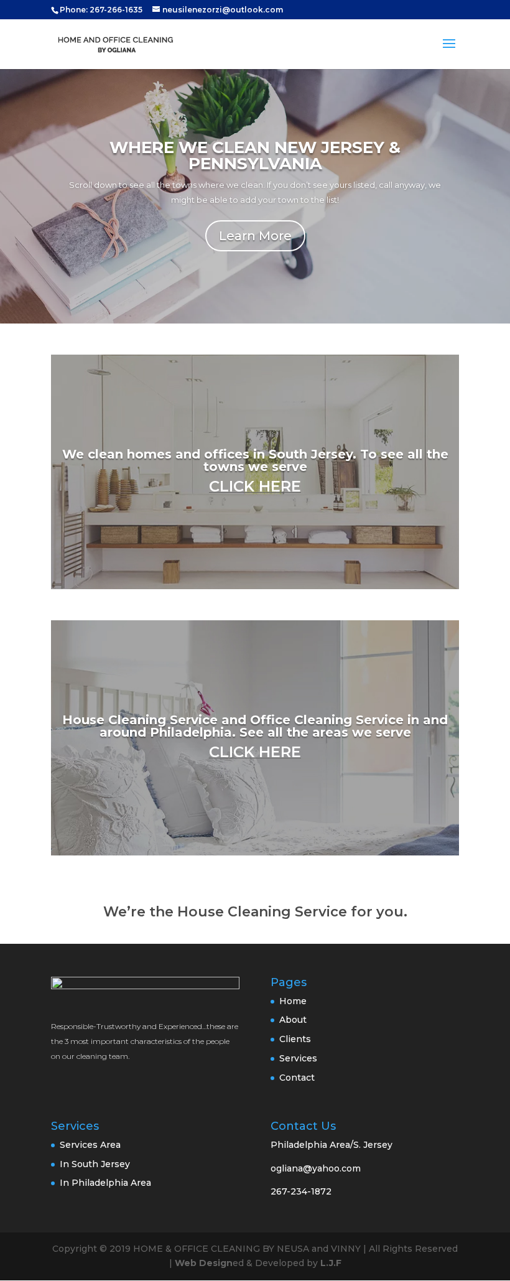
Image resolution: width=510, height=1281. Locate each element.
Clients (295, 1039)
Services (298, 1058)
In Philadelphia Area (105, 1182)
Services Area (90, 1144)
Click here (255, 486)
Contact (297, 1077)
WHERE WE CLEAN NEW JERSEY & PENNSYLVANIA (255, 155)
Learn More (255, 235)
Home (293, 1001)
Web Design (204, 1263)
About (293, 1019)
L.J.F (330, 1263)
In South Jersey (95, 1164)
